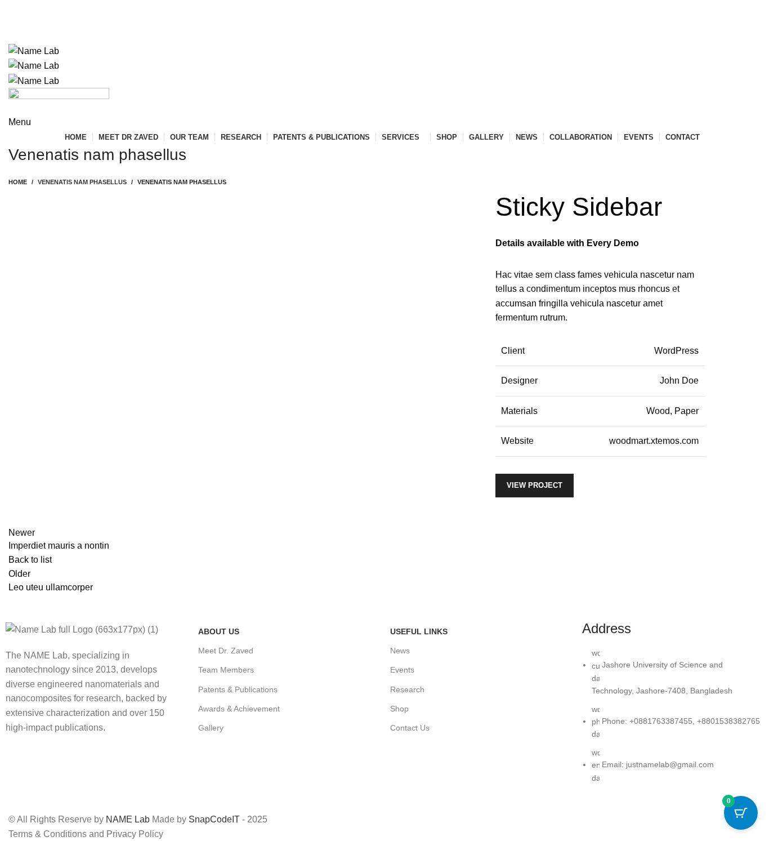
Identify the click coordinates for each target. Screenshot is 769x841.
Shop (399, 708)
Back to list (30, 559)
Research (407, 689)
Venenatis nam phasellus (82, 182)
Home (17, 182)
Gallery (210, 727)
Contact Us (410, 727)
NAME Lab (128, 819)
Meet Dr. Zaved (225, 650)
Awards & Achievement (239, 708)
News (400, 650)
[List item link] (672, 721)
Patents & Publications (238, 689)
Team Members (226, 669)
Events (402, 669)
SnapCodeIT (214, 819)
